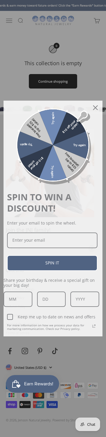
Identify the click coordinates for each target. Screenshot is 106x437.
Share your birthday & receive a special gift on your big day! (49, 282)
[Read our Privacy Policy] (93, 326)
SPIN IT (52, 263)
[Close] (95, 108)
